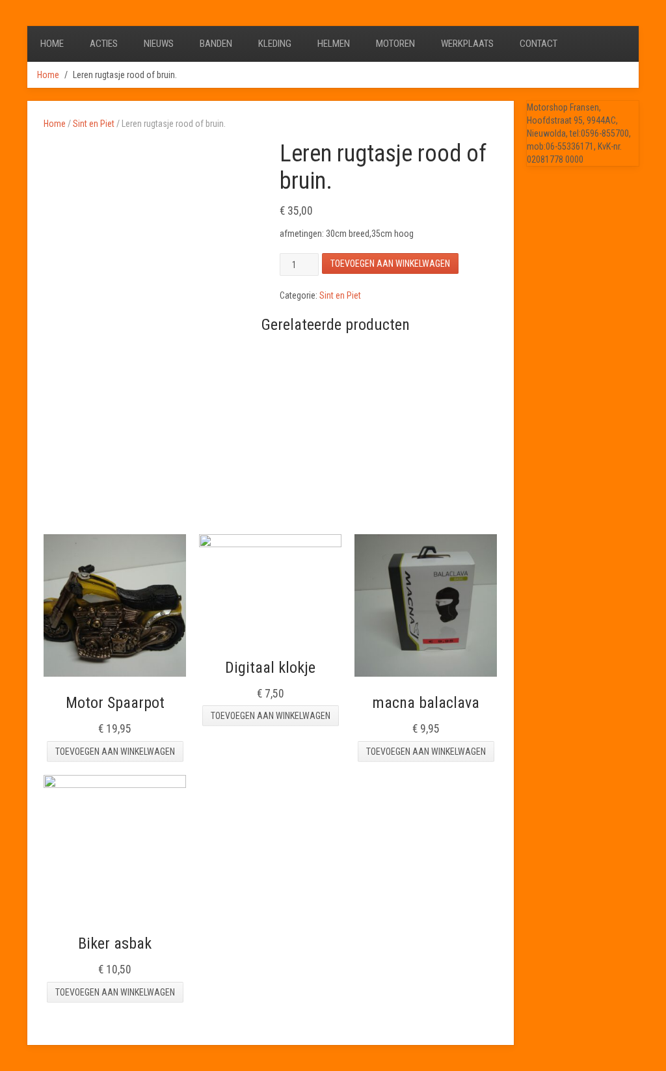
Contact (538, 43)
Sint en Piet (93, 123)
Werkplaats (467, 43)
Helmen (333, 43)
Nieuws (159, 43)
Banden (216, 43)
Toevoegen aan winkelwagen (390, 263)
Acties (104, 43)
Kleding (274, 43)
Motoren (395, 43)
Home (52, 43)
